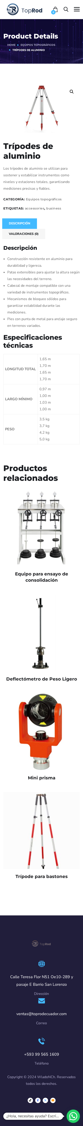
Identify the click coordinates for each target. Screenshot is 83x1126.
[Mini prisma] (41, 731)
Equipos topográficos (38, 45)
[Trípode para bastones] (41, 830)
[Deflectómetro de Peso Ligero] (41, 633)
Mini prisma (41, 777)
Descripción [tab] (19, 223)
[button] (71, 91)
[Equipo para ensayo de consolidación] (41, 528)
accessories (34, 208)
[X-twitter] (45, 1100)
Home (11, 45)
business (53, 208)
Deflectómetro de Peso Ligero (41, 679)
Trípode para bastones (41, 876)
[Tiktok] (30, 1100)
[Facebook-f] (38, 1100)
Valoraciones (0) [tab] (24, 234)
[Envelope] (53, 1100)
